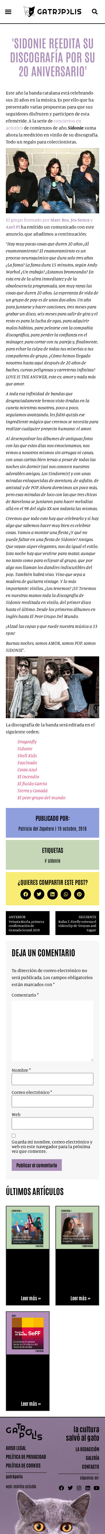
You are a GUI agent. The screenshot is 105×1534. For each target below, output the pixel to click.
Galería (92, 1458)
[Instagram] (79, 1488)
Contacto (90, 1466)
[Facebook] (61, 1488)
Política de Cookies (23, 1465)
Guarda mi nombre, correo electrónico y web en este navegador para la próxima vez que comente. (52, 1146)
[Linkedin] (87, 1488)
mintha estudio (24, 1486)
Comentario (25, 994)
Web (16, 1114)
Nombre (21, 1070)
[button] (8, 11)
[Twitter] (70, 1488)
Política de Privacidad (26, 1456)
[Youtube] (96, 1488)
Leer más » (31, 1298)
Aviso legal (16, 1448)
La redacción (87, 1449)
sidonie (54, 860)
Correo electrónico (32, 1092)
